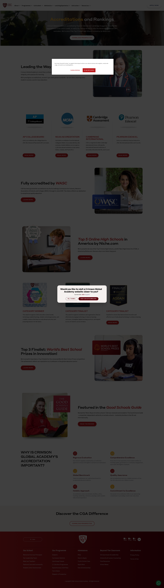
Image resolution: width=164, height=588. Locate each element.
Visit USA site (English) (88, 299)
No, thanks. (72, 299)
